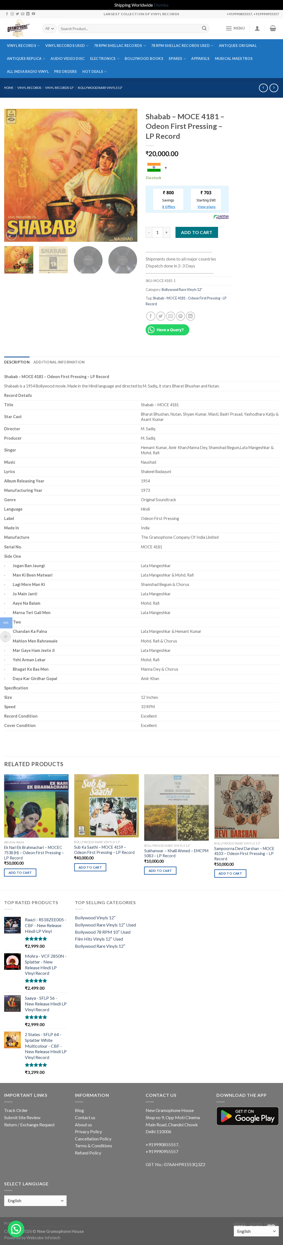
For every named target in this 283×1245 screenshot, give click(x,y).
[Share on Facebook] (150, 316)
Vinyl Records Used (65, 45)
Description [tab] (17, 362)
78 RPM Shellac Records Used (180, 45)
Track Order (16, 1110)
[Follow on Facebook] (7, 14)
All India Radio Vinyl (28, 71)
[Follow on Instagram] (12, 14)
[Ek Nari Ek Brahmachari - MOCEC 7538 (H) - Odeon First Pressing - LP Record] (36, 806)
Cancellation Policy (93, 1138)
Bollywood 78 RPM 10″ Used (102, 932)
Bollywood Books (144, 58)
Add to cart (196, 232)
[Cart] (273, 28)
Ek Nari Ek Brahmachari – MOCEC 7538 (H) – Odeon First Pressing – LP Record (34, 852)
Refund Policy (88, 1152)
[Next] (128, 175)
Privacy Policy (88, 1131)
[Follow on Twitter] (17, 14)
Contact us (85, 1117)
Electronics (103, 58)
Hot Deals (92, 71)
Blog (79, 1110)
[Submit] (204, 28)
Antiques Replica (24, 58)
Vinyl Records (21, 45)
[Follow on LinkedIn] (28, 14)
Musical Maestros (234, 58)
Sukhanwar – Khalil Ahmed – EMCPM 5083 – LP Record (176, 853)
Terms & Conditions (93, 1145)
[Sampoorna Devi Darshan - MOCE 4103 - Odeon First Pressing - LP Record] (246, 806)
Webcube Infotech (43, 1237)
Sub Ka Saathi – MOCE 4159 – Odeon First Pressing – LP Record (104, 850)
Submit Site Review (22, 1117)
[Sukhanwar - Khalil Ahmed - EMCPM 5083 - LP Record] (176, 807)
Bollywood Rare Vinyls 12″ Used (105, 924)
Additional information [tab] (59, 362)
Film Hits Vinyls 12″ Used (99, 938)
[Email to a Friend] (170, 316)
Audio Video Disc (68, 58)
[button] (16, 1229)
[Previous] (14, 175)
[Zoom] (11, 235)
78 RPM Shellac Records (118, 45)
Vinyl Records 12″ (59, 87)
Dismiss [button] (161, 4)
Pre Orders (65, 71)
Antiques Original (238, 45)
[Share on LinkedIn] (190, 316)
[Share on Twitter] (160, 316)
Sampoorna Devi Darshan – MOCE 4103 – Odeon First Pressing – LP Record (244, 853)
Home (8, 87)
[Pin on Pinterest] (180, 316)
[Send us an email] (22, 14)
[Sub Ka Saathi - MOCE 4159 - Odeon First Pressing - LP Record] (106, 806)
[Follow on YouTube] (33, 14)
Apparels (200, 58)
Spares (175, 58)
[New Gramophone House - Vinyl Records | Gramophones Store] (19, 28)
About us (83, 1124)
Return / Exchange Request (29, 1124)
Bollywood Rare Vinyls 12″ (100, 87)
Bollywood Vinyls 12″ (95, 917)
